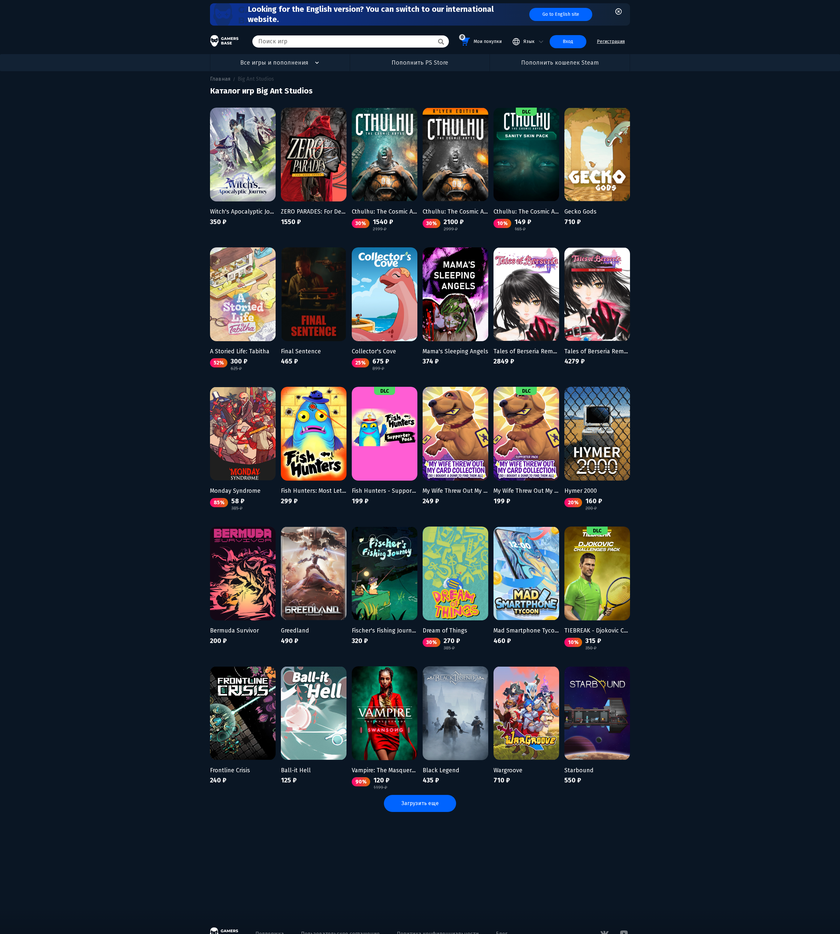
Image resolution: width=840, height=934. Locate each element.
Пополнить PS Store (419, 62)
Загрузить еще (420, 803)
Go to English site (560, 14)
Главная (220, 79)
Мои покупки (481, 39)
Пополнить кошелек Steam (560, 62)
